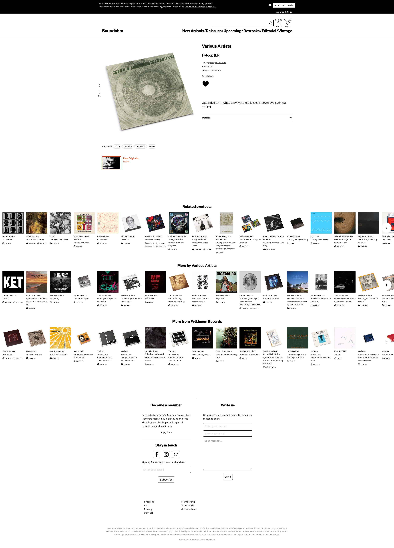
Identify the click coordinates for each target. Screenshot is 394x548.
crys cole (315, 236)
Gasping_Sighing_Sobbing (273, 244)
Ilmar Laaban (293, 351)
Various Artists (216, 46)
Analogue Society (247, 351)
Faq (146, 505)
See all (126, 161)
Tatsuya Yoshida (175, 239)
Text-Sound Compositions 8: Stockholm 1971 (175, 357)
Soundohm (112, 30)
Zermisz (125, 239)
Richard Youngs (128, 236)
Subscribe (166, 479)
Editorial (269, 31)
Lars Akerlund (151, 351)
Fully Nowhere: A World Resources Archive (344, 300)
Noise (117, 146)
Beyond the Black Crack (200, 244)
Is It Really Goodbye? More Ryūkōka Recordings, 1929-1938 (249, 301)
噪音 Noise (149, 298)
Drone (152, 146)
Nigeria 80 (220, 298)
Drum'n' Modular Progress (176, 244)
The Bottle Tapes (81, 298)
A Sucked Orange (152, 239)
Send (228, 476)
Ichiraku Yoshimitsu (177, 236)
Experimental (214, 70)
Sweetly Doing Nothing (297, 239)
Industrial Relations (59, 239)
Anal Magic (197, 236)
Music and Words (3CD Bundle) (250, 241)
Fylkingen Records (217, 62)
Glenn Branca (8, 236)
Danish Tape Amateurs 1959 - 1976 (131, 300)
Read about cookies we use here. (200, 6)
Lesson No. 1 (7, 239)
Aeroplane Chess (81, 242)
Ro (217, 236)
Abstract (128, 146)
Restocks (251, 31)
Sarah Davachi (33, 236)
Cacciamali (102, 239)
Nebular (361, 242)
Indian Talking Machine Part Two (176, 300)
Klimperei (78, 236)
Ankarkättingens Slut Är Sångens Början (296, 356)
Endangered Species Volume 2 (106, 300)
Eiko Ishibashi (270, 236)
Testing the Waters (319, 239)
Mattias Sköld (340, 351)
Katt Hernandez (57, 351)
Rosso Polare (103, 236)
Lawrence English (342, 239)
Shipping (149, 501)
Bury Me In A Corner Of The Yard (321, 300)
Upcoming (232, 31)
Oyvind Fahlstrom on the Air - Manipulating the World (273, 360)
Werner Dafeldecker (343, 236)
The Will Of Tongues (35, 239)
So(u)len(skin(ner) (58, 354)
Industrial (140, 146)
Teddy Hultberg (270, 351)
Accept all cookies (284, 5)
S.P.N (52, 236)
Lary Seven (31, 351)
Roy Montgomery (365, 236)
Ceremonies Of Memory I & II (226, 356)
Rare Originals (130, 158)
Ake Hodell (79, 351)
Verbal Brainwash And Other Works (84, 356)
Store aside (187, 505)
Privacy (148, 509)
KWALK (5, 298)
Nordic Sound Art (271, 298)
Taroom (337, 354)
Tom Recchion (293, 236)
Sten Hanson (198, 351)
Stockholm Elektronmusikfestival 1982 (321, 357)
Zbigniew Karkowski (154, 354)
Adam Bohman (246, 236)
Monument (7, 354)
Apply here (166, 432)
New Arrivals (193, 31)
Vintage (285, 31)
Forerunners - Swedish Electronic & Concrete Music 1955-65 (368, 357)
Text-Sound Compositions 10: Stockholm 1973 (129, 357)
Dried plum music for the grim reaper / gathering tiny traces (225, 245)
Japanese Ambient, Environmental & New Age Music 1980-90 (297, 301)
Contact (148, 512)
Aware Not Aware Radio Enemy (155, 359)
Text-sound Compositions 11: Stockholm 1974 (104, 357)
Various (100, 351)
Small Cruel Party (224, 351)
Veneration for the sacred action (200, 300)
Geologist (386, 236)
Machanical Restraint (249, 354)
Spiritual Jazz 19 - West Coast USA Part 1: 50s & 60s (36, 301)
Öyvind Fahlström (271, 354)
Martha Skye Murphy (367, 239)
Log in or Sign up (283, 12)
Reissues (213, 31)
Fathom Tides (340, 242)
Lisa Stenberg (8, 351)
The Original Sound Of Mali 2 (368, 300)
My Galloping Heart (200, 354)
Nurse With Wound (153, 236)
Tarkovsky (54, 298)
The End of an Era (34, 354)
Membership (188, 501)
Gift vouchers (188, 509)
